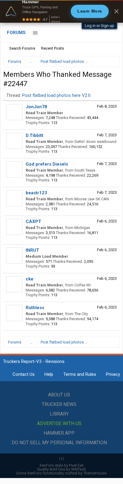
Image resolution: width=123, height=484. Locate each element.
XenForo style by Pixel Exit (61, 465)
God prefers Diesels (47, 164)
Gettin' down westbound (95, 141)
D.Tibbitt (34, 135)
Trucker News (59, 404)
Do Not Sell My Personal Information (59, 442)
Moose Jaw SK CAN (91, 199)
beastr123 (36, 193)
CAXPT (33, 221)
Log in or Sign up (99, 25)
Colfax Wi (82, 285)
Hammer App (59, 433)
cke (29, 279)
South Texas (84, 170)
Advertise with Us (59, 423)
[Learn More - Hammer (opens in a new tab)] (61, 11)
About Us (59, 395)
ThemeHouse (94, 473)
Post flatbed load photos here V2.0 (56, 95)
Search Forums (22, 48)
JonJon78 (36, 106)
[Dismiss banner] (116, 11)
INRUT (32, 250)
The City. (81, 314)
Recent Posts (52, 48)
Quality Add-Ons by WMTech (61, 469)
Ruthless (35, 307)
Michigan (82, 227)
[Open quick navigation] (111, 61)
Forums (16, 32)
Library (59, 414)
